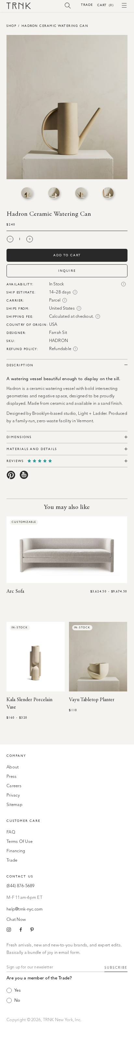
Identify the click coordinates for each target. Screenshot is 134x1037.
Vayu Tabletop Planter (91, 699)
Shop (11, 26)
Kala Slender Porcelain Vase (29, 703)
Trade (87, 4)
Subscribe (115, 967)
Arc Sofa (15, 591)
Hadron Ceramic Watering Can (54, 26)
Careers (14, 786)
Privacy (13, 795)
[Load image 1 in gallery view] (27, 193)
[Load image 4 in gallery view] (108, 193)
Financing (16, 851)
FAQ (11, 832)
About (13, 767)
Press (12, 777)
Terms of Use (20, 842)
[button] (68, 5)
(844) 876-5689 (21, 886)
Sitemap (14, 805)
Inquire (67, 270)
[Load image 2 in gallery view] (54, 193)
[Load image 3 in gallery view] (81, 193)
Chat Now (16, 920)
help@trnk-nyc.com (25, 909)
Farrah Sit (58, 333)
